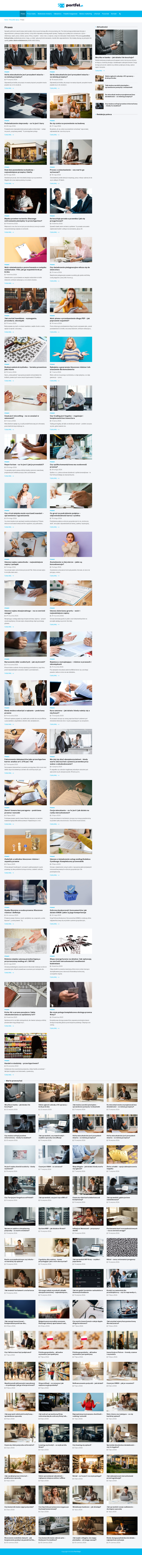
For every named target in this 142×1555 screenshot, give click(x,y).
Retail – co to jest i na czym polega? (87, 1476)
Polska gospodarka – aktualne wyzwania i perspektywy (51, 1353)
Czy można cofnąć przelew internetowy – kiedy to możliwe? (17, 1137)
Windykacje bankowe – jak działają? (87, 1507)
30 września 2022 (12, 1066)
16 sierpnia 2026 (11, 1200)
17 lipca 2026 (78, 1326)
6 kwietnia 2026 (57, 224)
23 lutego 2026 (11, 467)
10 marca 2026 (11, 372)
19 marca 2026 (11, 323)
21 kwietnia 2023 (57, 1017)
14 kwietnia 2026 (12, 224)
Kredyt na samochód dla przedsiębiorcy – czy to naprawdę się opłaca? (122, 1292)
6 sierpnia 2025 (57, 767)
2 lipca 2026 (10, 1510)
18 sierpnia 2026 (57, 80)
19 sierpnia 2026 (11, 80)
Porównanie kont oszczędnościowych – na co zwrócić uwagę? (122, 1230)
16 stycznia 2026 (12, 716)
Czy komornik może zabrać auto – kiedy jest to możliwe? (52, 1539)
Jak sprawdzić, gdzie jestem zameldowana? (118, 1199)
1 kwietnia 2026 (11, 275)
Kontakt (114, 14)
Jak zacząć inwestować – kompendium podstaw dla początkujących (14, 1323)
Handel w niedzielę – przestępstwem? (21, 1063)
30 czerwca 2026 (12, 1543)
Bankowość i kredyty (45, 14)
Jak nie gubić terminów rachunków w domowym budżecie (88, 1291)
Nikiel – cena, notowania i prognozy (121, 1259)
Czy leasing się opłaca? (82, 1445)
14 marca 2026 (57, 323)
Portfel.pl (77, 1552)
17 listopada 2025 (58, 716)
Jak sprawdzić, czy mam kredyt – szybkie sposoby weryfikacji (52, 1137)
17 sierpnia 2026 (45, 1169)
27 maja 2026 (56, 126)
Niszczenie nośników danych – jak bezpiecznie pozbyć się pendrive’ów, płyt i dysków (19, 1540)
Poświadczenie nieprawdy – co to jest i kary (24, 123)
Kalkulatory (57, 14)
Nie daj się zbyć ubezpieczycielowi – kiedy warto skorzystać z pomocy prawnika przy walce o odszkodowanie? (69, 761)
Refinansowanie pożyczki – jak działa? (88, 1383)
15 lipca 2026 (112, 1326)
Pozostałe (105, 14)
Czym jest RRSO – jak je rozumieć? (120, 1383)
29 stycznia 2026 (12, 616)
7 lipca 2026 (78, 1419)
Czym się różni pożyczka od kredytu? (19, 1445)
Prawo (23, 14)
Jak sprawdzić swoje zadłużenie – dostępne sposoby (120, 1508)
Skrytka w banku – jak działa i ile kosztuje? (114, 57)
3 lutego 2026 (11, 567)
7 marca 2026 (56, 372)
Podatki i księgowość (70, 14)
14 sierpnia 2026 (11, 1233)
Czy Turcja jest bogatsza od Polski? (18, 1198)
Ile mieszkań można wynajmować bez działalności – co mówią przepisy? (120, 96)
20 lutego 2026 (57, 470)
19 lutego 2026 (57, 518)
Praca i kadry (31, 14)
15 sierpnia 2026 (79, 1202)
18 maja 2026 (10, 175)
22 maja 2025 (56, 915)
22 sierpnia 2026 (12, 1109)
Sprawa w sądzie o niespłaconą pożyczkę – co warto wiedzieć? (17, 1230)
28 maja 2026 (11, 126)
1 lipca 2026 (78, 1510)
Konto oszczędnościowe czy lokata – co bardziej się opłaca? (19, 1260)
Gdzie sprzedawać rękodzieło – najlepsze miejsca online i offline (52, 1477)
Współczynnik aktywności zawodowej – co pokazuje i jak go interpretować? (19, 1384)
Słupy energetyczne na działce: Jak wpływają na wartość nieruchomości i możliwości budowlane (70, 961)
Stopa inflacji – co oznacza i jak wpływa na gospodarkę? (51, 1384)
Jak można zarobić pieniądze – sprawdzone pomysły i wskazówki (118, 86)
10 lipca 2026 (112, 1357)
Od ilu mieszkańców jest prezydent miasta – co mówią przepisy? (87, 1137)
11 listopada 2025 (12, 764)
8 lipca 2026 (112, 1386)
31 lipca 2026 (112, 1295)
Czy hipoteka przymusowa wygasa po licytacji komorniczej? (54, 1508)
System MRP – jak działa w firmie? (52, 1228)
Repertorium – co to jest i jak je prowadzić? (24, 465)
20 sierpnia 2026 (12, 1140)
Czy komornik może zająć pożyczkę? (19, 1507)
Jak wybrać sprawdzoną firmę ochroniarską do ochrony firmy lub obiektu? (52, 1416)
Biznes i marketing (86, 14)
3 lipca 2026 (78, 1479)
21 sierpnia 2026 (79, 1109)
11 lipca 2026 (10, 1355)
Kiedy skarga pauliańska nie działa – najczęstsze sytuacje (121, 1539)
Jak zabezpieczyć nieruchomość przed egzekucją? (120, 1477)
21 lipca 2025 (10, 815)
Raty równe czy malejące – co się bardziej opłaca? (120, 1415)
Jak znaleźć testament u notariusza (19, 1290)
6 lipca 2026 (10, 1448)
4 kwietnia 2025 (57, 966)
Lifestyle (97, 14)
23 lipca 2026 (45, 1326)
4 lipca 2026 (10, 1481)
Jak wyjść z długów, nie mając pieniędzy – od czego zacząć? (84, 1539)
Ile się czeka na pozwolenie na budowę (67, 123)
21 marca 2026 (57, 272)
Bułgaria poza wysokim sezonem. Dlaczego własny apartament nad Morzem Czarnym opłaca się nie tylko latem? (54, 1324)
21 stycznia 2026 (12, 665)
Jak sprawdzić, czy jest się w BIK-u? (53, 1198)
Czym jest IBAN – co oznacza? (50, 1167)
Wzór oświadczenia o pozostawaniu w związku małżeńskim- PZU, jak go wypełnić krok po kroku (25, 269)
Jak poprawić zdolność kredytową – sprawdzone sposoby (18, 1415)
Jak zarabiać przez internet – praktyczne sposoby (16, 1477)
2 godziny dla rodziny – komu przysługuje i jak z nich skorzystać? (53, 1260)
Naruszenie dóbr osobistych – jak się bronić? (24, 662)
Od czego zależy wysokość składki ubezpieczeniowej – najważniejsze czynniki (53, 1292)
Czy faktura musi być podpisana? (17, 1352)
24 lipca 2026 (10, 1326)
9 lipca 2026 (44, 1388)
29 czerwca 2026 (114, 1543)
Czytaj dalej (8, 88)
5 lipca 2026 (78, 1448)
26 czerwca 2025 (12, 915)
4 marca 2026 (11, 421)
